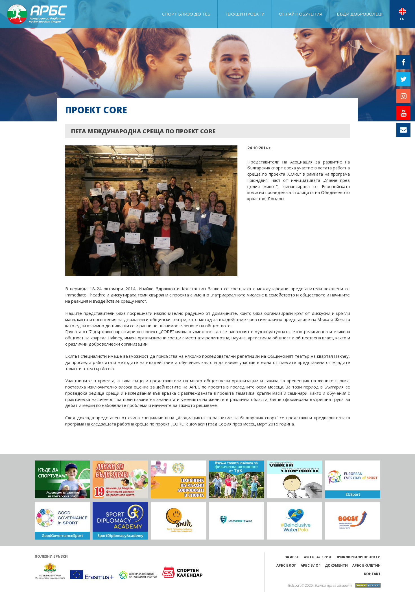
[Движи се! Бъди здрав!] (120, 479)
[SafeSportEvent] (236, 521)
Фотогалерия (317, 557)
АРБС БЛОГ (286, 565)
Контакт (372, 573)
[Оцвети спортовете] (294, 479)
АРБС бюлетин (366, 565)
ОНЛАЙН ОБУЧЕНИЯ (300, 14)
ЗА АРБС (292, 557)
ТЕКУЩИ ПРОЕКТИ (245, 14)
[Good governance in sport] (62, 521)
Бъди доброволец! (359, 14)
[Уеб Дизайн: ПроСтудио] (367, 585)
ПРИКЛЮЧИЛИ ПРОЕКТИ (358, 557)
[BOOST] (352, 521)
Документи (336, 565)
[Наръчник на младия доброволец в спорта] (178, 479)
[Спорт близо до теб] (62, 479)
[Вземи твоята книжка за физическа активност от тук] (236, 479)
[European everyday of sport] (352, 479)
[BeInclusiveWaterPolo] (294, 521)
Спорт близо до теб (186, 14)
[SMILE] (178, 521)
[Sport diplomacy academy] (120, 521)
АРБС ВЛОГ (310, 565)
